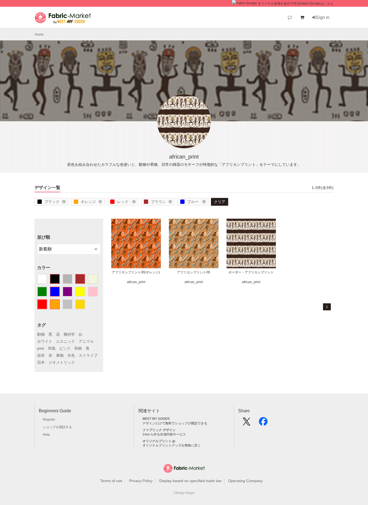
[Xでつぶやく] (246, 423)
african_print (136, 282)
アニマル (86, 341)
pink (40, 348)
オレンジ (88, 202)
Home (39, 34)
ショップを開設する (57, 427)
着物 (60, 355)
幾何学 (69, 334)
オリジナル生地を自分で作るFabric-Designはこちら (296, 3)
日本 (41, 362)
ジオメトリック (61, 362)
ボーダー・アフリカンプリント (251, 272)
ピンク (65, 348)
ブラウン (158, 202)
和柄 (78, 348)
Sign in (322, 17)
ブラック (52, 202)
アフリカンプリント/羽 (193, 272)
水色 (71, 355)
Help (46, 435)
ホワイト (44, 341)
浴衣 (41, 355)
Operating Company (245, 481)
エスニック (65, 341)
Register (49, 419)
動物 (41, 334)
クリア (219, 202)
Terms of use (111, 481)
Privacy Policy (140, 481)
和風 (51, 348)
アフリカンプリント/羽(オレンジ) (136, 272)
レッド (123, 202)
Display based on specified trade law (190, 481)
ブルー (193, 202)
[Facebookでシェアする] (263, 423)
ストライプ (88, 355)
